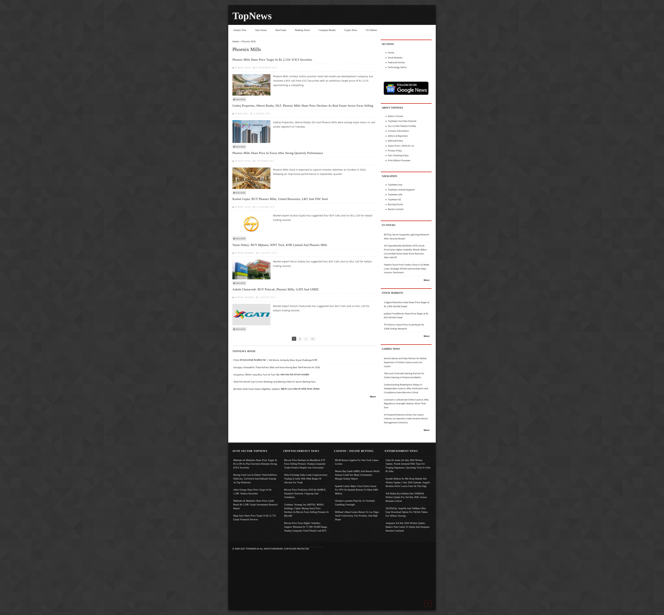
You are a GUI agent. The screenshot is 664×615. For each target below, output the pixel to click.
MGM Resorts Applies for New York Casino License (357, 462)
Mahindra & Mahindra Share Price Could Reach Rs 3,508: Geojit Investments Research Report (255, 504)
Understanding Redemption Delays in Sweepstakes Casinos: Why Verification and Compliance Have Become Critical (406, 388)
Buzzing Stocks (395, 204)
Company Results (327, 30)
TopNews (252, 15)
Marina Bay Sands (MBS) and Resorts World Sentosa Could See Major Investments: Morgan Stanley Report (357, 475)
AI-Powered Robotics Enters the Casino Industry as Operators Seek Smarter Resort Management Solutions (406, 418)
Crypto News (350, 30)
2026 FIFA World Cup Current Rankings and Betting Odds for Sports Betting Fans (274, 381)
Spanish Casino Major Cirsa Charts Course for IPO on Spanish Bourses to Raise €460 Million (356, 490)
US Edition (371, 30)
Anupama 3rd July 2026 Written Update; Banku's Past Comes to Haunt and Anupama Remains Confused (408, 527)
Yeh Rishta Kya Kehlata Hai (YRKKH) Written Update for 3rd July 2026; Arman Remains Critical (406, 497)
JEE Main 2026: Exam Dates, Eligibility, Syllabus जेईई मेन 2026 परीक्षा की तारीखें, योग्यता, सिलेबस (276, 388)
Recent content (396, 209)
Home (235, 41)
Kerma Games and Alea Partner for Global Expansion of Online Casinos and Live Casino (405, 362)
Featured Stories (396, 62)
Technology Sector (397, 67)
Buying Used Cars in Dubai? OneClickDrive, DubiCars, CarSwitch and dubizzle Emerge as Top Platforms (255, 478)
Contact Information (398, 130)
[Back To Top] (428, 603)
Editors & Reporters (398, 135)
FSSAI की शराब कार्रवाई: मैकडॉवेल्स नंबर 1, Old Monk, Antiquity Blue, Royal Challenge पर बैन (275, 360)
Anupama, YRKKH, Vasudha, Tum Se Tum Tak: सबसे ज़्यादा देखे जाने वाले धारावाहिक (271, 374)
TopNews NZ (394, 199)
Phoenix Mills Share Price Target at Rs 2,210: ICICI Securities (272, 59)
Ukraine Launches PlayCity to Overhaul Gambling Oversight (355, 502)
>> (312, 338)
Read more (240, 99)
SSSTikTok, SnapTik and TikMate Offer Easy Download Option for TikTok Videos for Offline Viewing (407, 512)
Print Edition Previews (399, 160)
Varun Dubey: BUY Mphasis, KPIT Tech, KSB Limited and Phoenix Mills (279, 245)
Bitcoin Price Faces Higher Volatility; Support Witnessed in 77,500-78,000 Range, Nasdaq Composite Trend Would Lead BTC (306, 527)
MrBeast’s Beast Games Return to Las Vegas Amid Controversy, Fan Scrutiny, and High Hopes (357, 516)
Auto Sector (261, 30)
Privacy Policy (395, 150)
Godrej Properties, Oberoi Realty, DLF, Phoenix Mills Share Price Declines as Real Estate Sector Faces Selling (302, 105)
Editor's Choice (395, 116)
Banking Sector (302, 30)
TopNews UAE (395, 194)
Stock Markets (395, 57)
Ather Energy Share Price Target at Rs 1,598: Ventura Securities (252, 491)
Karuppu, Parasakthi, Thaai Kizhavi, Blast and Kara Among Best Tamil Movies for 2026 (276, 367)
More (373, 396)
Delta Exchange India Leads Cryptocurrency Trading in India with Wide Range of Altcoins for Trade (306, 478)
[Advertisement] (332, 575)
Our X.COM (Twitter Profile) (402, 126)
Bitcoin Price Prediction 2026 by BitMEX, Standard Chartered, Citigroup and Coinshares (305, 493)
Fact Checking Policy (398, 155)
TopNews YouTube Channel (402, 121)
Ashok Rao (241, 114)
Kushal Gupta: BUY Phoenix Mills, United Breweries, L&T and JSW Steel (280, 199)
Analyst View (239, 30)
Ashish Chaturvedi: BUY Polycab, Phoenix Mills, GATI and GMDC (275, 289)
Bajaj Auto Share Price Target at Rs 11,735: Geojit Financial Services (254, 517)
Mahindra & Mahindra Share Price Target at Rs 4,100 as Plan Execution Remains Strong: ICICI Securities (255, 464)
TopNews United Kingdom (401, 189)
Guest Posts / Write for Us (401, 145)
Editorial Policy (395, 140)
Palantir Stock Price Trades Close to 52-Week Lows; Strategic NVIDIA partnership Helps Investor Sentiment (406, 268)
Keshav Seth (243, 68)
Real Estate (280, 30)
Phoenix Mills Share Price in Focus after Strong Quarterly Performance (277, 153)
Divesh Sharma (244, 253)
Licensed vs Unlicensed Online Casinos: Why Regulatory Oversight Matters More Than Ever (406, 403)
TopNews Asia (395, 184)
